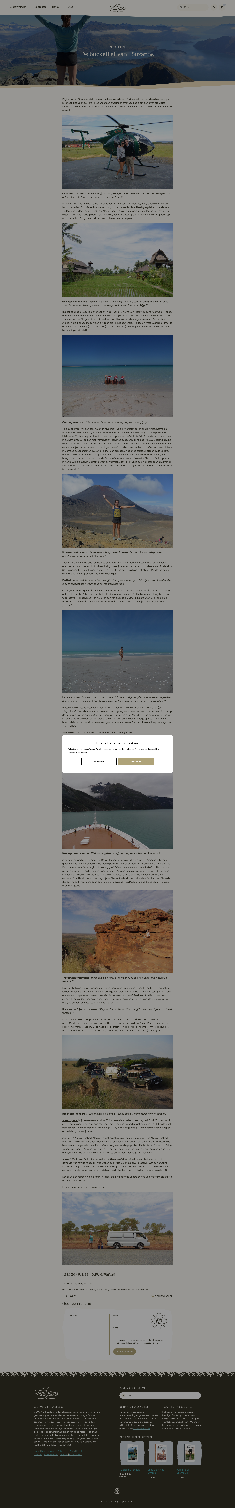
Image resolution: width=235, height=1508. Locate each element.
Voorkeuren (99, 762)
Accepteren (136, 762)
